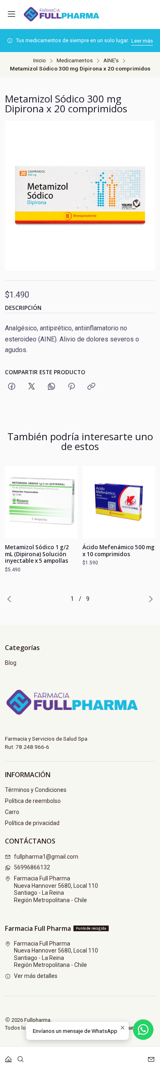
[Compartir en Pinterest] (71, 387)
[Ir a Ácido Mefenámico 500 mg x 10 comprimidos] (118, 502)
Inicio (39, 61)
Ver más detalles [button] (35, 976)
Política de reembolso (33, 801)
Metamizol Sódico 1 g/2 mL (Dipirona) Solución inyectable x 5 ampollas (37, 554)
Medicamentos (75, 61)
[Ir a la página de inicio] (66, 14)
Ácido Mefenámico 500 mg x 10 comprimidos (118, 550)
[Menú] (11, 14)
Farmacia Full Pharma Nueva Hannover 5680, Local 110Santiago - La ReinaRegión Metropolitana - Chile (56, 889)
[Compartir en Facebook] (11, 387)
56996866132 (32, 867)
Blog (10, 662)
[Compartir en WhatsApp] (51, 387)
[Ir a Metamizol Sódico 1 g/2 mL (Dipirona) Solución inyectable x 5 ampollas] (41, 502)
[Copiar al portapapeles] (91, 387)
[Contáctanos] (151, 1056)
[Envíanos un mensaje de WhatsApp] (143, 1029)
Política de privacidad (32, 823)
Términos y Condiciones (35, 790)
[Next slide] (149, 599)
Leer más (142, 41)
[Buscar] (20, 1056)
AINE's (111, 61)
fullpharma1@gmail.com (46, 856)
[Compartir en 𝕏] (32, 387)
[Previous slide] (11, 599)
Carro (12, 812)
